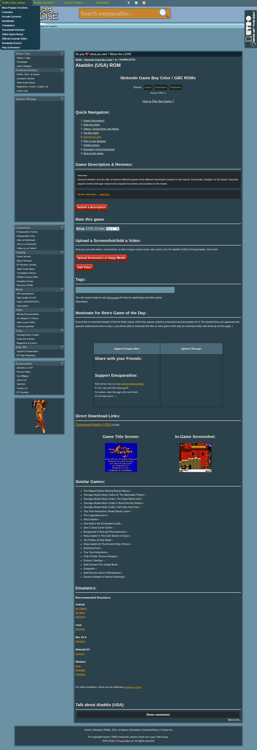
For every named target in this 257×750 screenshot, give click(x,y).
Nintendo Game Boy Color (98, 59)
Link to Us (22, 380)
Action (148, 87)
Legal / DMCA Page (158, 737)
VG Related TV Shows (28, 318)
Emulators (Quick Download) (99, 149)
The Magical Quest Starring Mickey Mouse (108, 490)
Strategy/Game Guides (28, 335)
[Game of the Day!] (250, 29)
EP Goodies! (23, 392)
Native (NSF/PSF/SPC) (28, 301)
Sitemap (97, 730)
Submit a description (91, 207)
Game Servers (24, 256)
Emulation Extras (12, 43)
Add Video (84, 267)
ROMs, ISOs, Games (13, 2)
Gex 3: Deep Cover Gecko (99, 527)
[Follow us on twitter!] (136, 3)
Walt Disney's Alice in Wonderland (103, 572)
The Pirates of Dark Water (98, 540)
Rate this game (92, 124)
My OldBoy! (81, 608)
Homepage (22, 62)
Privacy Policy (24, 372)
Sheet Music (23, 306)
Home (88, 730)
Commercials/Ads (25, 326)
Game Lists (22, 91)
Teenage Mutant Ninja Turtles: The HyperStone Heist (113, 499)
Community (102, 2)
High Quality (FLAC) (26, 297)
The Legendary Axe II (96, 515)
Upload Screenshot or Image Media (101, 258)
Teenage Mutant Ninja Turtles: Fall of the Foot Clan (112, 507)
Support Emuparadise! (27, 351)
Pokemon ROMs (25, 285)
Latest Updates (24, 66)
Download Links (92, 137)
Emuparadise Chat (26, 236)
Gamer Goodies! (74, 2)
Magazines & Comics (27, 343)
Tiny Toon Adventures (96, 552)
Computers (8, 25)
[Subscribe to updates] (144, 3)
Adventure (160, 87)
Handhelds (8, 21)
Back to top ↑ (234, 719)
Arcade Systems (11, 16)
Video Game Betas (12, 34)
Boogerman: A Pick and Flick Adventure (106, 531)
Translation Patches (13, 30)
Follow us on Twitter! (27, 248)
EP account (113, 297)
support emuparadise (132, 383)
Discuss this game (93, 153)
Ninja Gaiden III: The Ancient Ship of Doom (108, 544)
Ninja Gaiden (92, 519)
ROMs (78, 59)
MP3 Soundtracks (25, 293)
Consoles (7, 12)
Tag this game (91, 133)
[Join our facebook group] (128, 3)
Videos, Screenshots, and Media (101, 129)
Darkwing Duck (93, 548)
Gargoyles (90, 568)
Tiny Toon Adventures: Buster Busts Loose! (108, 511)
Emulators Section (25, 78)
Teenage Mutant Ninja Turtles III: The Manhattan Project (115, 495)
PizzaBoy (80, 612)
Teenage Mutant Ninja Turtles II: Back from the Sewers (114, 503)
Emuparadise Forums (27, 232)
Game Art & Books (26, 339)
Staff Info (21, 384)
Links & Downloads (26, 240)
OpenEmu (80, 641)
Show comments (158, 714)
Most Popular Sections (15, 7)
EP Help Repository (26, 355)
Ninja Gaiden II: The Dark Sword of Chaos (107, 535)
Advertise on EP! (25, 368)
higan (78, 666)
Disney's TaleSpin (94, 560)
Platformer (175, 87)
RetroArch (80, 617)
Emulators (135, 730)
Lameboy (80, 654)
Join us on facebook (26, 244)
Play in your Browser (95, 141)
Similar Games (92, 145)
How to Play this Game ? (158, 101)
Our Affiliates (23, 376)
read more (105, 194)
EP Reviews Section (26, 265)
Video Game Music (26, 82)
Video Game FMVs (26, 322)
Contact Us (22, 388)
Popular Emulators (44, 2)
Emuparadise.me (125, 741)
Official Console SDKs (14, 38)
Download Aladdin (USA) (93, 424)
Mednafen (80, 629)
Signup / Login (23, 58)
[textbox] (125, 13)
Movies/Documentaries (28, 314)
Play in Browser (11, 47)
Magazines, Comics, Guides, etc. (33, 86)
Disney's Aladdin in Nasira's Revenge (105, 576)
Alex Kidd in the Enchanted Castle (103, 523)
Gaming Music (151, 730)
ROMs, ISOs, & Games (28, 74)
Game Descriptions (94, 120)
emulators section (133, 687)
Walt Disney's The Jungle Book (101, 564)
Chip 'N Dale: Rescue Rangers (101, 556)
